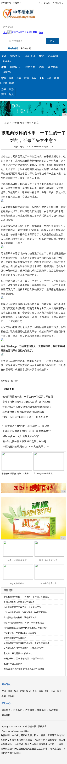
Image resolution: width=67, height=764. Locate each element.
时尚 (53, 691)
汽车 (22, 691)
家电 (11, 78)
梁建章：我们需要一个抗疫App (18, 653)
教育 (16, 691)
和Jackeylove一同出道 (43, 473)
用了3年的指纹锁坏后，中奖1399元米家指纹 (24, 622)
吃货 (11, 94)
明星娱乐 (15, 67)
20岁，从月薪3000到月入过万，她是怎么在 (25, 417)
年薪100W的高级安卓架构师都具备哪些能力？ (27, 407)
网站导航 (6, 684)
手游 (11, 89)
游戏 (3, 89)
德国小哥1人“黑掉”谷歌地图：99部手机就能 (23, 658)
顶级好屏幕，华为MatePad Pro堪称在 (20, 633)
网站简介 (6, 710)
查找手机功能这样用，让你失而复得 (20, 617)
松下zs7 (14, 381)
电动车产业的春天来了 (14, 664)
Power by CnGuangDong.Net (15, 731)
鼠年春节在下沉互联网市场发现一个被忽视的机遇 (26, 643)
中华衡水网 (26, 48)
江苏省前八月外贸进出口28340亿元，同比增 (25, 426)
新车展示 (7, 61)
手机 (49, 78)
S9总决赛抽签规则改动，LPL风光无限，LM (25, 446)
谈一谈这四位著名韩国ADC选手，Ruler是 (24, 441)
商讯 (3, 94)
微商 (26, 78)
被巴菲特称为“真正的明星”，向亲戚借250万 (23, 648)
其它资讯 (30, 56)
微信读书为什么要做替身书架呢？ (19, 602)
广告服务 (29, 710)
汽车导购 (53, 56)
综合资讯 (15, 56)
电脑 (56, 78)
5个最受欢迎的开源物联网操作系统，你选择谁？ (26, 628)
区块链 (3, 83)
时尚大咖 (30, 67)
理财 (59, 691)
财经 (10, 691)
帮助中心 (59, 3)
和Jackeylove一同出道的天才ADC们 (21, 436)
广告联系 (46, 3)
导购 (18, 78)
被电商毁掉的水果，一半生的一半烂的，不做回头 (26, 597)
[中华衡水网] (18, 19)
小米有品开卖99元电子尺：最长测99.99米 (22, 607)
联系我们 (17, 710)
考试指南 (53, 67)
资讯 (4, 691)
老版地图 (41, 710)
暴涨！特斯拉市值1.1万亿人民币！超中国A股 (26, 401)
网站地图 (6, 715)
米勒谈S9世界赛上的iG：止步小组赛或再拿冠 (26, 431)
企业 (34, 691)
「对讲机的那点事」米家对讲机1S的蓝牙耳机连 (25, 612)
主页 (6, 123)
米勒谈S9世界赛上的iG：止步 (15, 473)
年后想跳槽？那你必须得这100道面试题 (23, 412)
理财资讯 (7, 72)
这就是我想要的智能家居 (15, 638)
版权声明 (53, 710)
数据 (11, 83)
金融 (34, 78)
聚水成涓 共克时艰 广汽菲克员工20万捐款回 (24, 669)
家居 (28, 691)
